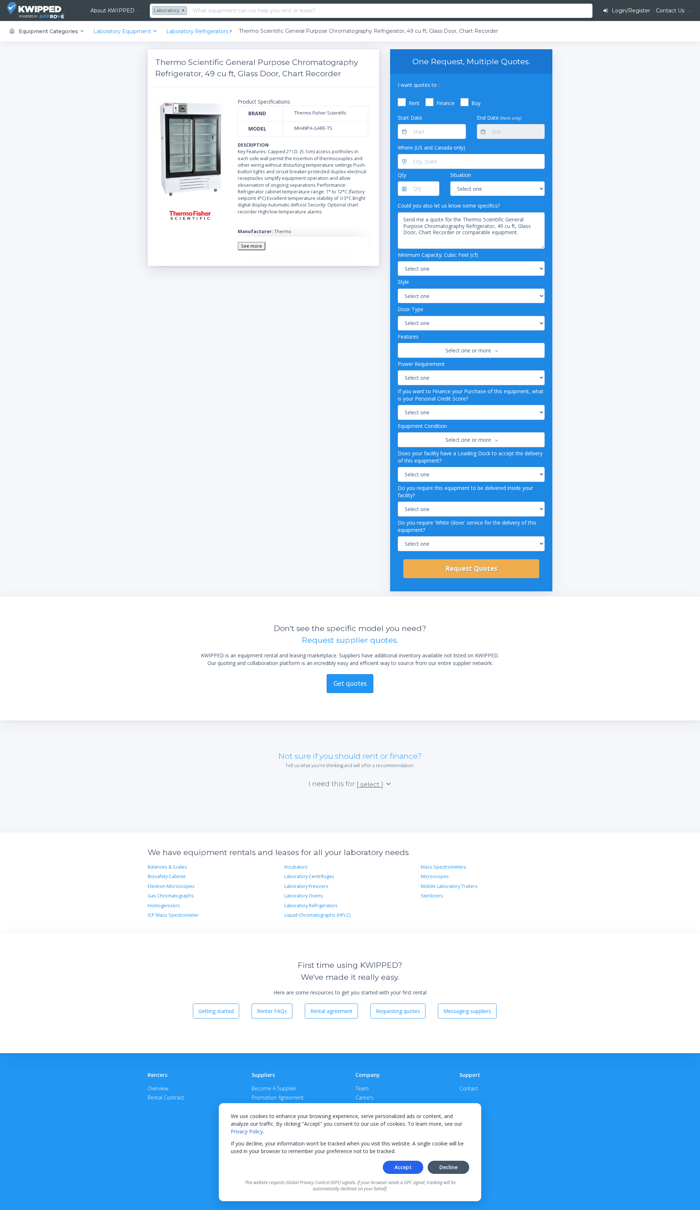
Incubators (296, 867)
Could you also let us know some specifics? (449, 205)
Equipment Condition (422, 425)
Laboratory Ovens (303, 896)
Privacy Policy (247, 1131)
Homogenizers (164, 905)
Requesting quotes (398, 1011)
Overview (158, 1088)
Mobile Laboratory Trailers (449, 886)
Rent (414, 103)
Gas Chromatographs (171, 896)
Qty (402, 174)
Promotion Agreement (278, 1097)
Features (408, 336)
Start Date (410, 117)
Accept (403, 1167)
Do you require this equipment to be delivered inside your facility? (465, 491)
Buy (476, 103)
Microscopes (435, 876)
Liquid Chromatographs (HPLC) (317, 915)
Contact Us (671, 10)
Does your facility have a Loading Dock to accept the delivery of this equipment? (470, 457)
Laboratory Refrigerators (311, 905)
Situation (460, 174)
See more (251, 246)
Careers (364, 1097)
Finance (445, 103)
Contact (468, 1088)
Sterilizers (432, 896)
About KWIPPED (112, 10)
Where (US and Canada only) (431, 147)
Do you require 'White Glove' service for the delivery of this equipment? (467, 526)
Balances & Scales (167, 867)
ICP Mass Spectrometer (173, 915)
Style (403, 281)
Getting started (216, 1011)
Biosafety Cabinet (167, 876)
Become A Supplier (274, 1088)
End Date (499, 117)
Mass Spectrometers (443, 867)
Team (362, 1088)
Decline (448, 1167)
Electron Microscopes (171, 886)
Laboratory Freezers (306, 886)
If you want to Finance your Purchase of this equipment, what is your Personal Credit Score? (471, 395)
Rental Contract (166, 1097)
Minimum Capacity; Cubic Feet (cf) (438, 254)
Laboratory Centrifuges (309, 876)
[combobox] (170, 11)
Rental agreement (331, 1011)
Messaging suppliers (467, 1011)
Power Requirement (421, 363)
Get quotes (350, 683)
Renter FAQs (272, 1011)
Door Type (410, 309)
